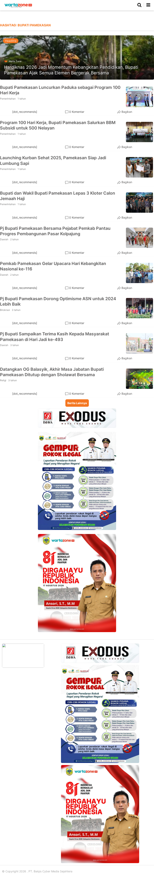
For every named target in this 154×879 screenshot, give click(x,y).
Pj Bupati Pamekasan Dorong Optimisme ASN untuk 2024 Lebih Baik (58, 301)
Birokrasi (5, 309)
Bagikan (127, 111)
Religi (3, 380)
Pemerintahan (8, 98)
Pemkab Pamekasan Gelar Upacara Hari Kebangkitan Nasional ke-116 (53, 266)
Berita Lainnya (77, 403)
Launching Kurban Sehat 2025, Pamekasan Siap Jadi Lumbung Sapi (53, 160)
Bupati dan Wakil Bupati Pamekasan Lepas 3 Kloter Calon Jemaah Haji (57, 196)
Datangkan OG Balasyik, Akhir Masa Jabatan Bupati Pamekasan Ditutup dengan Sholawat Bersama (52, 372)
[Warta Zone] (18, 7)
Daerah (4, 239)
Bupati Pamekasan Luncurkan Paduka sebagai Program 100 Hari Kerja (60, 90)
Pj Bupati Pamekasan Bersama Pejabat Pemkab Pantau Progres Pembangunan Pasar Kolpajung (55, 231)
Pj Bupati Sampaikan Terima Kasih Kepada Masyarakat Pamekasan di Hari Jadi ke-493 (54, 336)
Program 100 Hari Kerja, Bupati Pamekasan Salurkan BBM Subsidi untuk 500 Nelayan (58, 125)
